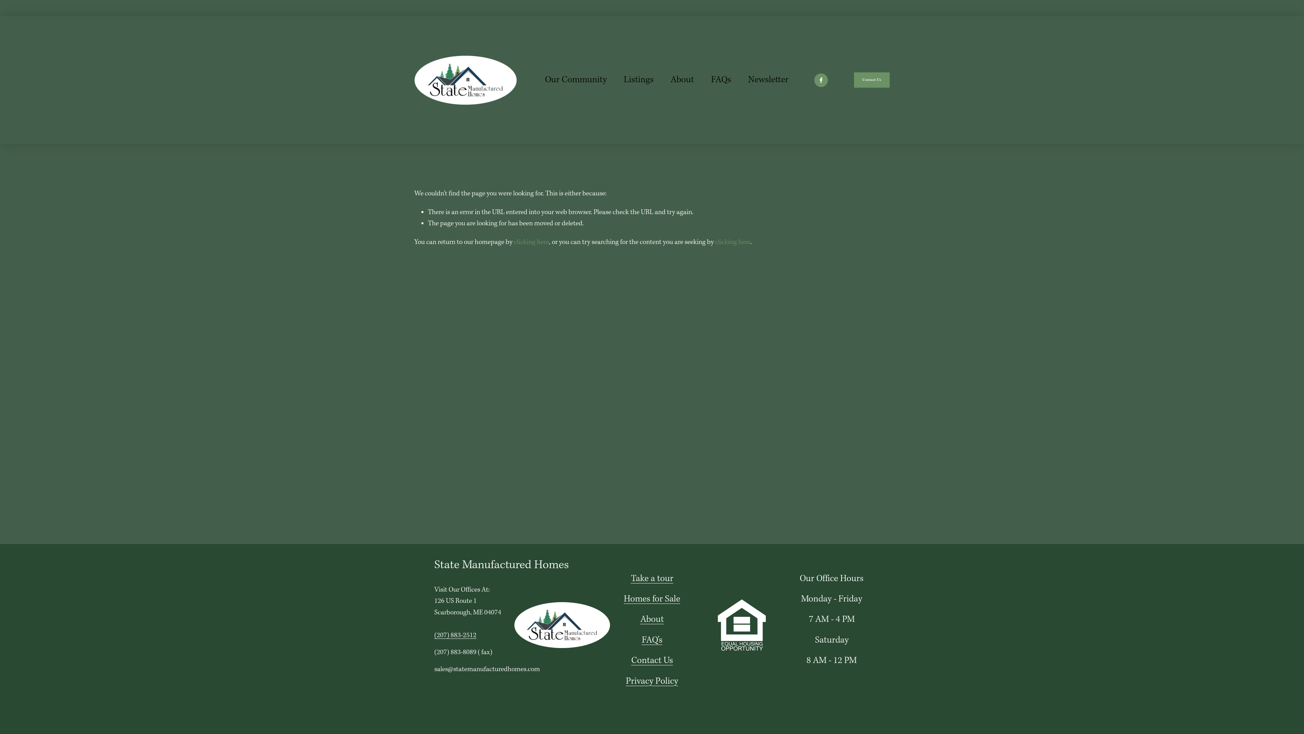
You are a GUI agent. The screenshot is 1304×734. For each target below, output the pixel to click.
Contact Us (872, 80)
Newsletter (768, 80)
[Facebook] (821, 80)
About (682, 80)
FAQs (721, 80)
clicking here (531, 242)
